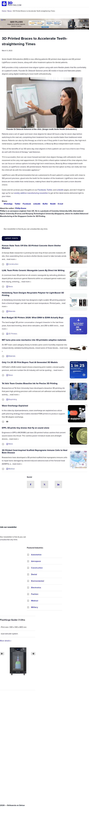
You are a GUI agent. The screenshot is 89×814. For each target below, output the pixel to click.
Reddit (53, 203)
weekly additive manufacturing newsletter (31, 193)
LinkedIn (60, 189)
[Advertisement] (44, 507)
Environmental (37, 581)
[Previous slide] (2, 653)
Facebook (42, 189)
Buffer (45, 203)
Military (34, 607)
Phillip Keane (20, 208)
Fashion (34, 594)
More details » (5, 640)
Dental (34, 574)
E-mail (60, 203)
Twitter (49, 189)
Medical (34, 600)
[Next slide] (33, 653)
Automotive (36, 554)
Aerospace (36, 561)
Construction (37, 567)
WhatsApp (8, 203)
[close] (86, 406)
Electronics (36, 587)
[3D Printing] (11, 3)
